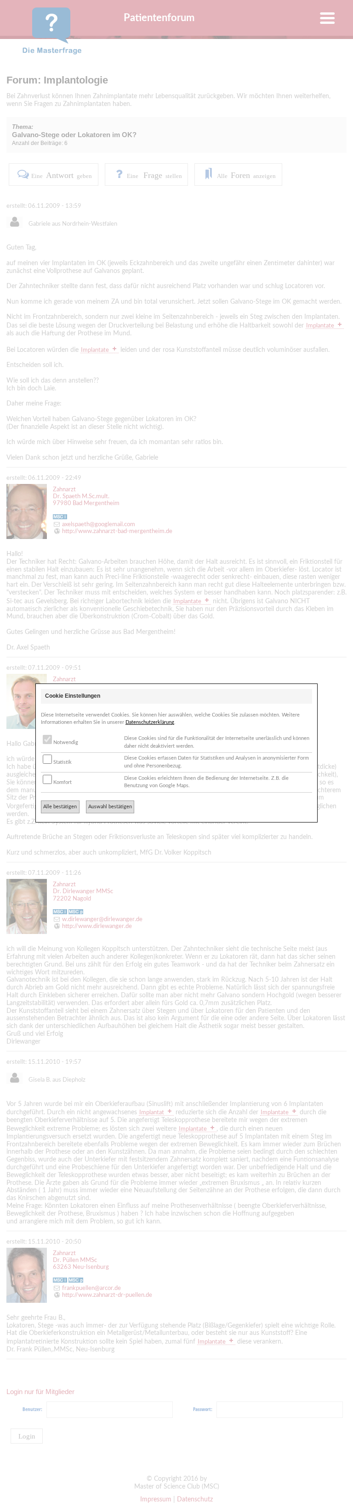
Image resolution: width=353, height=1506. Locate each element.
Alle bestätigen (60, 806)
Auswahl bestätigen (110, 806)
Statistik (62, 762)
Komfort (62, 782)
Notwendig (65, 742)
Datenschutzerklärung (149, 722)
